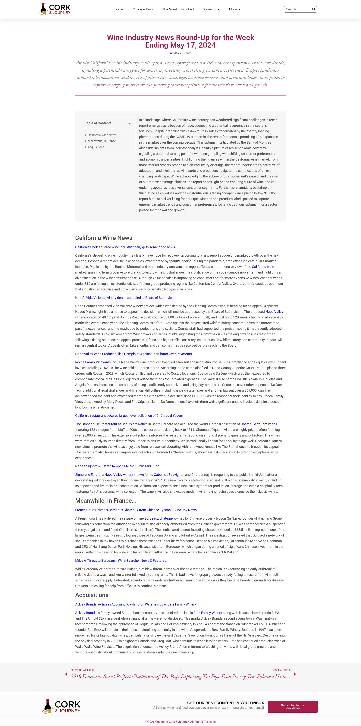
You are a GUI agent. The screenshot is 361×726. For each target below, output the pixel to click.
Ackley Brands (85, 613)
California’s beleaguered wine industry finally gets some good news (125, 247)
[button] (130, 123)
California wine (263, 267)
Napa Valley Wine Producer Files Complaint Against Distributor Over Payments (133, 354)
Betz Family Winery (207, 613)
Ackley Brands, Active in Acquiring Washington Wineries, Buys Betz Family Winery (135, 604)
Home (118, 9)
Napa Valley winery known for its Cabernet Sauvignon (144, 475)
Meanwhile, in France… (103, 141)
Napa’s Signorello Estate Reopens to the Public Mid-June (117, 466)
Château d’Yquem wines (259, 424)
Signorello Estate (87, 475)
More (233, 9)
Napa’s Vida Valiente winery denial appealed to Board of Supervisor (125, 298)
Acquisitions (97, 147)
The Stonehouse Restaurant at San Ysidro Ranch (111, 424)
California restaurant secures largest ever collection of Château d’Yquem (129, 416)
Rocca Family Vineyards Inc (95, 362)
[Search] (314, 9)
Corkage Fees (143, 9)
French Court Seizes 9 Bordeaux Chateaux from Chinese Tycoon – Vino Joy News (136, 510)
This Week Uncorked (178, 9)
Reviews (209, 9)
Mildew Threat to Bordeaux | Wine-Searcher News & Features (120, 560)
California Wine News (102, 135)
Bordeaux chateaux (159, 518)
